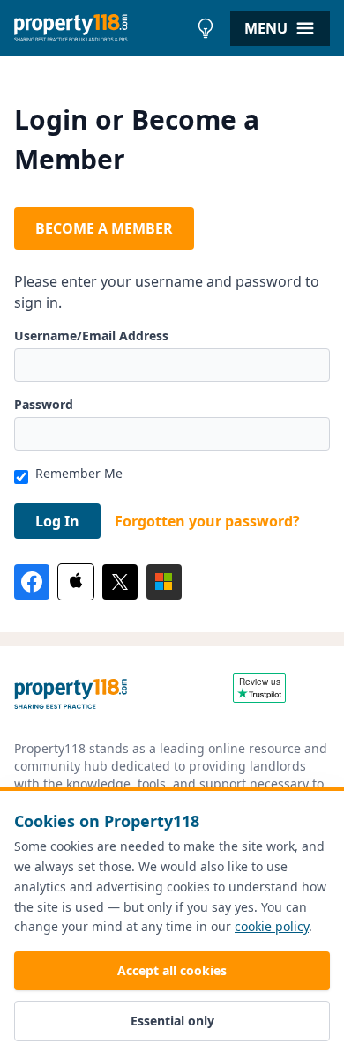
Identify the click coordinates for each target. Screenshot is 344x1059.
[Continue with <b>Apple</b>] (75, 582)
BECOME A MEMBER (104, 228)
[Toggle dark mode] (205, 28)
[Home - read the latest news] (101, 28)
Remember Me (79, 473)
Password (43, 404)
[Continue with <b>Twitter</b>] (120, 582)
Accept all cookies (172, 970)
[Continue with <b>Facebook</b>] (31, 582)
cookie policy (272, 926)
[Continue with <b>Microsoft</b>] (164, 582)
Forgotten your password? (207, 521)
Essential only (172, 1020)
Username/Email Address (91, 335)
